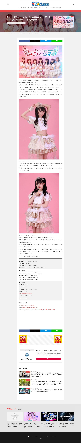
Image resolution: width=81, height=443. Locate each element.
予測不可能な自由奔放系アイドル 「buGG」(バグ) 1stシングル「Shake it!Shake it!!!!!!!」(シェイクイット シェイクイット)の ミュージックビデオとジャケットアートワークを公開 (46, 383)
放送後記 (36, 7)
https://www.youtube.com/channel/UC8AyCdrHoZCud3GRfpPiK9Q (39, 309)
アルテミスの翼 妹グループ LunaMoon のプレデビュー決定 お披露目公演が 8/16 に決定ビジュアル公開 (14, 425)
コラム (31, 7)
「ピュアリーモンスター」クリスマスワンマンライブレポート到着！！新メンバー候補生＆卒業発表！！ (46, 390)
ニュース (20, 7)
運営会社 (36, 436)
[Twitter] (35, 41)
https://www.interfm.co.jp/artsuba (25, 293)
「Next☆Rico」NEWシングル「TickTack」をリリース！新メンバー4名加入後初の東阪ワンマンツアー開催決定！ (32, 425)
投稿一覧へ (48, 358)
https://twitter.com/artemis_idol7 (30, 307)
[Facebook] (24, 41)
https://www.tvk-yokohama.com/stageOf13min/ (28, 287)
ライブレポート (26, 7)
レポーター (47, 7)
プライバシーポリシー (44, 436)
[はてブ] (45, 41)
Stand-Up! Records (29, 436)
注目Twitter (41, 7)
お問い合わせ (53, 436)
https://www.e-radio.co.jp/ (24, 298)
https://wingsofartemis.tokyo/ (27, 305)
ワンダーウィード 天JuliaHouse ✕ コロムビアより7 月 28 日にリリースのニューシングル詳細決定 (66, 425)
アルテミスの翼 (21, 22)
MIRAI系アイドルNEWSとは (56, 7)
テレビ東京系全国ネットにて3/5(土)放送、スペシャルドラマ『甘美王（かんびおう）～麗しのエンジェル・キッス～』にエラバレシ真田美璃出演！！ (46, 374)
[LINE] (56, 41)
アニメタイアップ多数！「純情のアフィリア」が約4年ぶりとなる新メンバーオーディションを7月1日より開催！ (49, 425)
